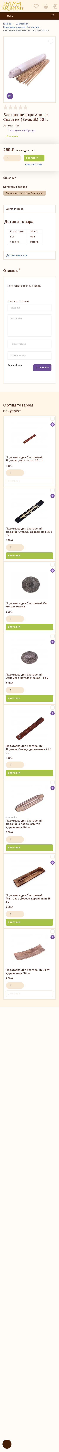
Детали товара (14, 209)
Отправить (42, 368)
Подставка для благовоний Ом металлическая (26, 605)
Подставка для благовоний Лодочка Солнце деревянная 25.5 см (28, 749)
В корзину (32, 158)
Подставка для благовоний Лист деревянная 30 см (28, 971)
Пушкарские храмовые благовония (25, 193)
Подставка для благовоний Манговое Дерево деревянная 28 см (28, 898)
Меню (10, 16)
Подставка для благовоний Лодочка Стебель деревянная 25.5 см (29, 532)
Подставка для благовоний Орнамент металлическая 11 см (27, 676)
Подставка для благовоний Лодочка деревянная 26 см (24, 459)
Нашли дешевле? (25, 150)
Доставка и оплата (16, 255)
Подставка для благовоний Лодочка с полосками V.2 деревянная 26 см (24, 824)
